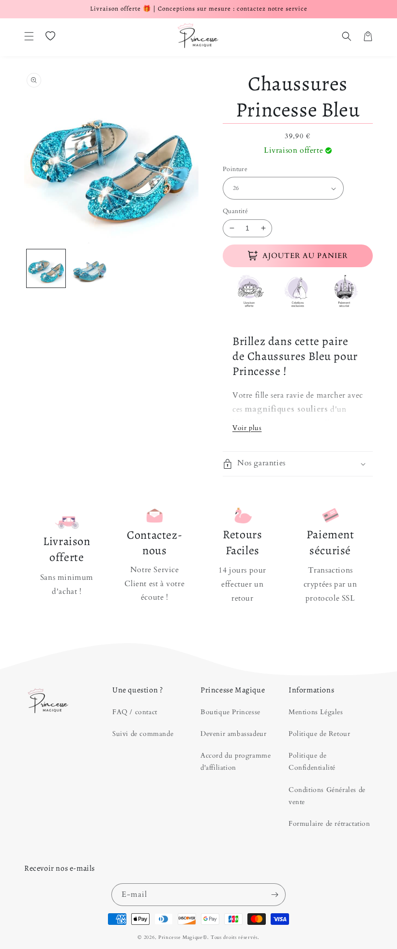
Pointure (235, 169)
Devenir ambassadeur (233, 733)
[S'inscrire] (274, 894)
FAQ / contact (134, 712)
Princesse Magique (180, 937)
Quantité (235, 211)
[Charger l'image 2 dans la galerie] (89, 268)
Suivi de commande (142, 733)
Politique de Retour (319, 733)
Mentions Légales (316, 712)
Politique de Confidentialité (312, 761)
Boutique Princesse (230, 712)
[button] (29, 36)
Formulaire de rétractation (329, 823)
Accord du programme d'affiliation (235, 761)
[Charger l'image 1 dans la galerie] (46, 268)
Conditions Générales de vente (327, 795)
